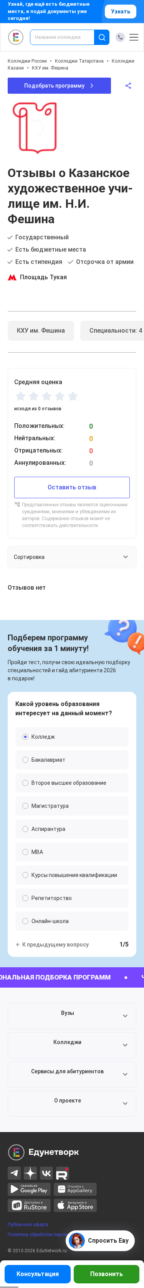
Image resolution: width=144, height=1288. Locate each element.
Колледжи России (27, 61)
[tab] (41, 331)
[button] (72, 1016)
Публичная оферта (28, 1224)
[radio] (20, 396)
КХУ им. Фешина (50, 68)
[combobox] (67, 37)
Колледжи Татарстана (79, 61)
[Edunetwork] (16, 37)
